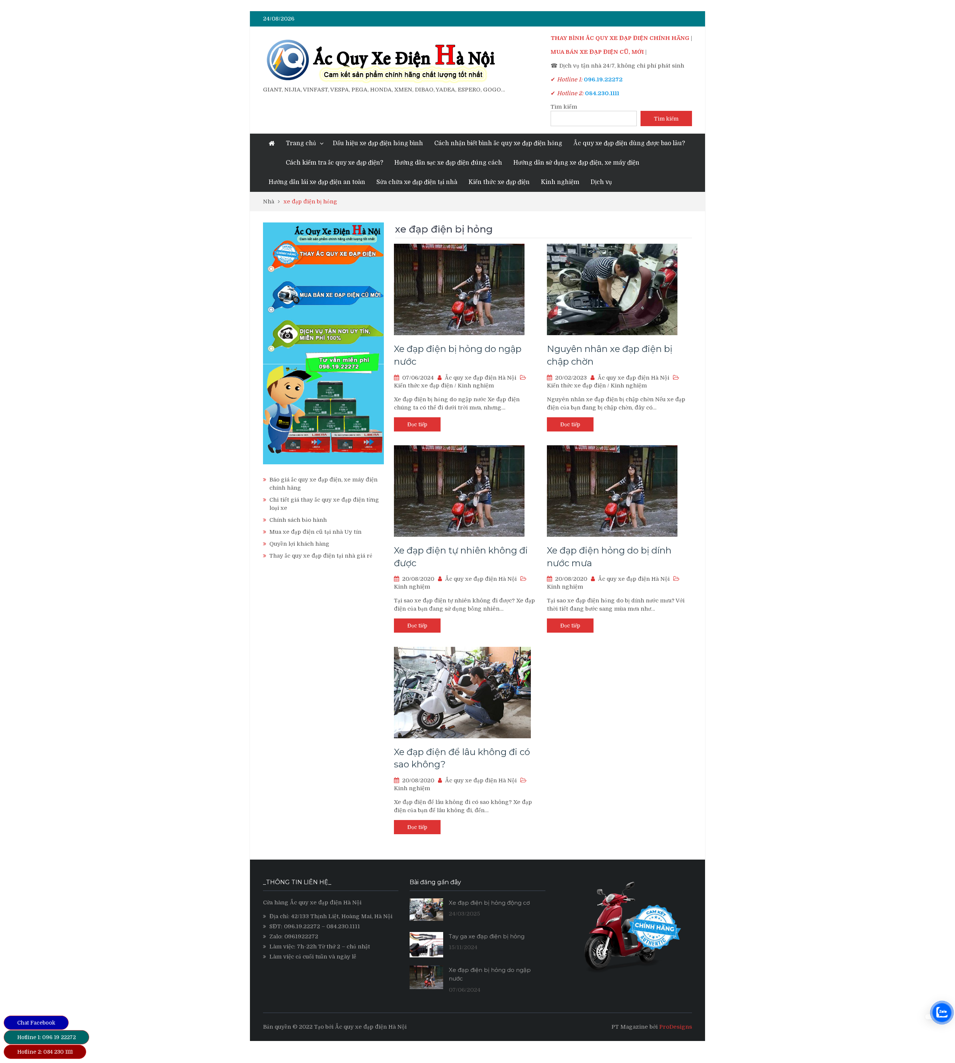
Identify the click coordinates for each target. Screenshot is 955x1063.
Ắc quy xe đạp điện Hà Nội (480, 377)
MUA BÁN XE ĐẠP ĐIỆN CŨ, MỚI (597, 52)
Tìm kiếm (564, 106)
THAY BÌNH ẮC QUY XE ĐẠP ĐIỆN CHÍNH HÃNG (620, 38)
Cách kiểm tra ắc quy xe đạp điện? (334, 162)
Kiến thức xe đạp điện (499, 182)
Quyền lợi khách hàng (299, 543)
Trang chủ (301, 143)
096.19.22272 (302, 926)
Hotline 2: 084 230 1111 (45, 1052)
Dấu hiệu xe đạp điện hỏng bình (378, 143)
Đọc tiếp (417, 424)
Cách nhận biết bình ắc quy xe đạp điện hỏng (498, 143)
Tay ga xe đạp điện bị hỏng (487, 936)
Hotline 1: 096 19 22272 (46, 1037)
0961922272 (301, 936)
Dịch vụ (601, 182)
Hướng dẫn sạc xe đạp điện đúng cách (448, 162)
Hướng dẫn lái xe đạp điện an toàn (317, 182)
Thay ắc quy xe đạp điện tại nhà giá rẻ (320, 555)
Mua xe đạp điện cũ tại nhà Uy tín (315, 532)
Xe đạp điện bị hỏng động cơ (489, 902)
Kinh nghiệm (560, 182)
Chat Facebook (36, 1023)
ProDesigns (675, 1026)
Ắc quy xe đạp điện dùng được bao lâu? (629, 143)
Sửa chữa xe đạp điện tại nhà (416, 182)
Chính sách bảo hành (298, 520)
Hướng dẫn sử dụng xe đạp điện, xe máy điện (576, 162)
